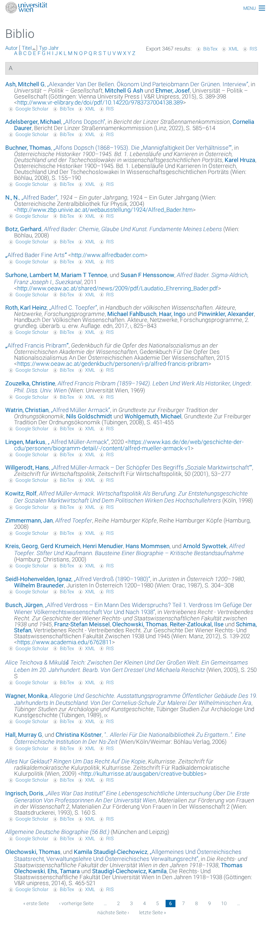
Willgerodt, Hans (27, 467)
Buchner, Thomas (28, 147)
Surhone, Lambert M (32, 274)
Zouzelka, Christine (30, 383)
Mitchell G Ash (124, 90)
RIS (253, 49)
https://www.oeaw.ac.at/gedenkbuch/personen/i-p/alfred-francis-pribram (112, 363)
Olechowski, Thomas (139, 624)
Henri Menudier (103, 546)
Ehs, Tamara (63, 871)
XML (233, 49)
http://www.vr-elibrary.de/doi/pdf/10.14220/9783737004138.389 (100, 102)
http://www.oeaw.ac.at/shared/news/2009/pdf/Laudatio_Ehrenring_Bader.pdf (117, 288)
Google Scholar (32, 109)
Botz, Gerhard (23, 228)
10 (224, 903)
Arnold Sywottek (205, 546)
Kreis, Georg (21, 546)
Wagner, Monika (26, 695)
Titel (27, 48)
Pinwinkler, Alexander (226, 313)
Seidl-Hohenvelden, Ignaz (38, 578)
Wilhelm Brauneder (39, 585)
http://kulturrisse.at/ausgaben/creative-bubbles (142, 773)
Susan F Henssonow (147, 274)
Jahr (54, 48)
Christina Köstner (79, 734)
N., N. (12, 197)
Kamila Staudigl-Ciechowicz (110, 851)
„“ (147, 84)
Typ (43, 48)
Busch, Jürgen (24, 604)
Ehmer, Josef (172, 90)
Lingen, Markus (25, 441)
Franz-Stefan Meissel (82, 624)
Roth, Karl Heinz (26, 307)
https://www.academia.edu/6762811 (64, 642)
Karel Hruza (240, 159)
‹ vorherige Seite (76, 903)
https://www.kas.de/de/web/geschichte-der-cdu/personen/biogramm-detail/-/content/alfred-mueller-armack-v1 (129, 445)
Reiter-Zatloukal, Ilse (197, 624)
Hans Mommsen (147, 546)
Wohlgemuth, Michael (152, 416)
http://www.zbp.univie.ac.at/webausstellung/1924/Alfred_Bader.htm (105, 209)
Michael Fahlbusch (131, 313)
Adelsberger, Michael (33, 121)
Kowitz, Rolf (21, 493)
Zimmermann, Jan (29, 520)
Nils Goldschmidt (89, 416)
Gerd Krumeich (60, 546)
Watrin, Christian (27, 409)
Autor (11, 48)
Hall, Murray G (23, 734)
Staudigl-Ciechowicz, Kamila (129, 871)
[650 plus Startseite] (135, 8)
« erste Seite (36, 903)
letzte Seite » (152, 912)
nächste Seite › (113, 912)
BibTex (210, 49)
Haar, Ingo (172, 313)
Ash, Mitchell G (25, 84)
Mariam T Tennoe (84, 274)
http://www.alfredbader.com (107, 254)
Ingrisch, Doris (24, 793)
